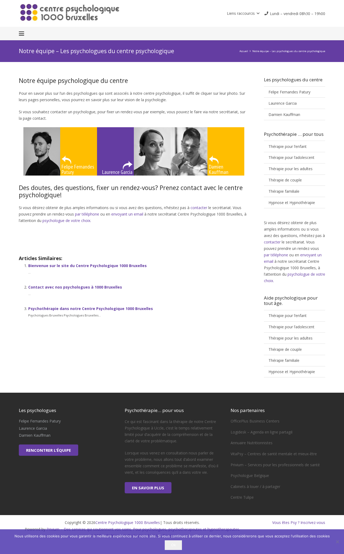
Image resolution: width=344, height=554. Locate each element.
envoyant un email (127, 214)
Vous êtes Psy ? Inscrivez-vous (298, 522)
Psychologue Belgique (250, 475)
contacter (199, 207)
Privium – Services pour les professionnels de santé (275, 464)
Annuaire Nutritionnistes (252, 442)
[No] (337, 541)
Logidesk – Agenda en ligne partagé (262, 432)
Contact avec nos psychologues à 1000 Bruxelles (75, 287)
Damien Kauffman (284, 114)
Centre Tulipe (242, 497)
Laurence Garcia (282, 103)
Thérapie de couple (285, 180)
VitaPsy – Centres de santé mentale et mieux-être (274, 453)
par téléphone (87, 214)
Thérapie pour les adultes (290, 168)
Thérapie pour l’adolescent (291, 157)
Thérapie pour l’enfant (287, 146)
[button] (243, 13)
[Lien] (94, 13)
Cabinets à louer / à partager (255, 486)
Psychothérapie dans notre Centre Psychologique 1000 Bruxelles (90, 308)
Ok (173, 545)
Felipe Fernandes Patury (289, 91)
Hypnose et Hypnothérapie (291, 202)
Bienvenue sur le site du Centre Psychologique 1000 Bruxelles (87, 265)
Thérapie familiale (283, 191)
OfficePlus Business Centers (255, 421)
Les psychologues (34, 242)
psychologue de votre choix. (66, 220)
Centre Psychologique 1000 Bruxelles (127, 522)
